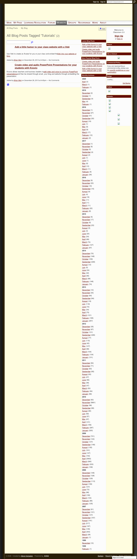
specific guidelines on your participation (118, 71)
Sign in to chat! (118, 557)
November (86, 93)
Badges (100, 556)
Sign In (102, 2)
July (83, 124)
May (83, 101)
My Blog (24, 28)
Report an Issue (111, 556)
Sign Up (96, 2)
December (86, 110)
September (86, 98)
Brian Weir (18, 60)
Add (103, 29)
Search (134, 2)
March (84, 84)
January (85, 138)
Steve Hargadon (27, 556)
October (85, 96)
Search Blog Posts (32, 42)
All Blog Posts (12, 28)
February (85, 87)
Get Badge (126, 83)
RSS (8, 85)
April (84, 81)
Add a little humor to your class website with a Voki (42, 47)
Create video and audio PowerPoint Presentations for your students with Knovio (93, 51)
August (85, 121)
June (84, 160)
